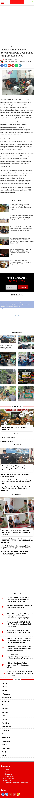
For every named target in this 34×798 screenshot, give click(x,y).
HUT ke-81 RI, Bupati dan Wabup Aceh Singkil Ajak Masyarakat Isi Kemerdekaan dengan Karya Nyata (20, 616)
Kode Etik (8, 780)
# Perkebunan (5, 737)
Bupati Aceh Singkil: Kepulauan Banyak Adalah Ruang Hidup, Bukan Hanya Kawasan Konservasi (7, 349)
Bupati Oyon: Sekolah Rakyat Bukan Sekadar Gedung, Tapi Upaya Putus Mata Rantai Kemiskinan (15, 488)
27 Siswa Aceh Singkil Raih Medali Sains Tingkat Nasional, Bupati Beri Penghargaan (19, 624)
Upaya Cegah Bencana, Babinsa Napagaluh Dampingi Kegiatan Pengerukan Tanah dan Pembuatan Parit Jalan (20, 207)
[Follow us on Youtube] (14, 794)
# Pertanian (4, 745)
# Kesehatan (4, 701)
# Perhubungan (5, 727)
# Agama (3, 683)
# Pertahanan (5, 741)
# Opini (2, 716)
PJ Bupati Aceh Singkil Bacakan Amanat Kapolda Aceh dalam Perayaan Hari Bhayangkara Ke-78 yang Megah (22, 217)
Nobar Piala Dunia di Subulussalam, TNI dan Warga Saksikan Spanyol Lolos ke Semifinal (15, 547)
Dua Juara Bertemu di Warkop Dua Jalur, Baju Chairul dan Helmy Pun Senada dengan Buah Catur (16, 481)
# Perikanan (4, 730)
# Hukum (3, 690)
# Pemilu (3, 719)
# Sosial (3, 755)
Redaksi (7, 772)
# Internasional (5, 698)
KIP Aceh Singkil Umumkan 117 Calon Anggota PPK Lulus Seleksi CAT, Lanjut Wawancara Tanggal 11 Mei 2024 (21, 228)
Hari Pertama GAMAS (7, 437)
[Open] (32, 2)
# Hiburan (3, 687)
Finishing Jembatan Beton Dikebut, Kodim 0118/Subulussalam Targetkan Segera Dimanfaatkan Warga (14, 553)
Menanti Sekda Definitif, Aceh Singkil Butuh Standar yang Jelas (15, 475)
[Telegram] (20, 65)
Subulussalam (18, 46)
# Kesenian (4, 705)
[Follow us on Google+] (10, 794)
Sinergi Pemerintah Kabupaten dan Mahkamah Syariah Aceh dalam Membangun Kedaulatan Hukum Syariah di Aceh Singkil (22, 240)
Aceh (5, 46)
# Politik (3, 752)
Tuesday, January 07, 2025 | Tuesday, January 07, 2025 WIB (18, 61)
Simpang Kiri (11, 46)
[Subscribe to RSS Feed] (18, 794)
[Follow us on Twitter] (6, 794)
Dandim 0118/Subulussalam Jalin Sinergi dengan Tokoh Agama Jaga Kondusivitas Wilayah (16, 532)
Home (1, 46)
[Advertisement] (17, 26)
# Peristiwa (4, 734)
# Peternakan (5, 748)
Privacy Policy (9, 778)
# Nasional (4, 708)
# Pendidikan (5, 723)
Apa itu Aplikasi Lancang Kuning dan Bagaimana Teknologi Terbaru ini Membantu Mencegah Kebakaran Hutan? (20, 252)
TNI (23, 46)
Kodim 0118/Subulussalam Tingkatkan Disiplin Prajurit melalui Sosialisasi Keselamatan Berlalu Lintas (20, 657)
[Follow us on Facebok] (3, 794)
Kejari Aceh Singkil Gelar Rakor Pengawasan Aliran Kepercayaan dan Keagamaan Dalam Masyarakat (21, 262)
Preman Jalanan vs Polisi (9, 434)
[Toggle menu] (2, 2)
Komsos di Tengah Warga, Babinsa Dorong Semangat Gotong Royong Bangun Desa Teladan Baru (19, 640)
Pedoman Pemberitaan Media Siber (16, 783)
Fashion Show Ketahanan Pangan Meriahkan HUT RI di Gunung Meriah (19, 631)
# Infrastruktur (5, 694)
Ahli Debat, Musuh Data (8, 441)
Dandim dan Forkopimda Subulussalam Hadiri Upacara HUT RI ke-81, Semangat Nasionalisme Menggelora (17, 540)
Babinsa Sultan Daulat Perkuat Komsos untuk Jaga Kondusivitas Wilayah (18, 665)
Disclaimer (8, 774)
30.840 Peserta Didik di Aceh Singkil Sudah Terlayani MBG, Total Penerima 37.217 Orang (20, 673)
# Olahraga (4, 712)
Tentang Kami (9, 776)
